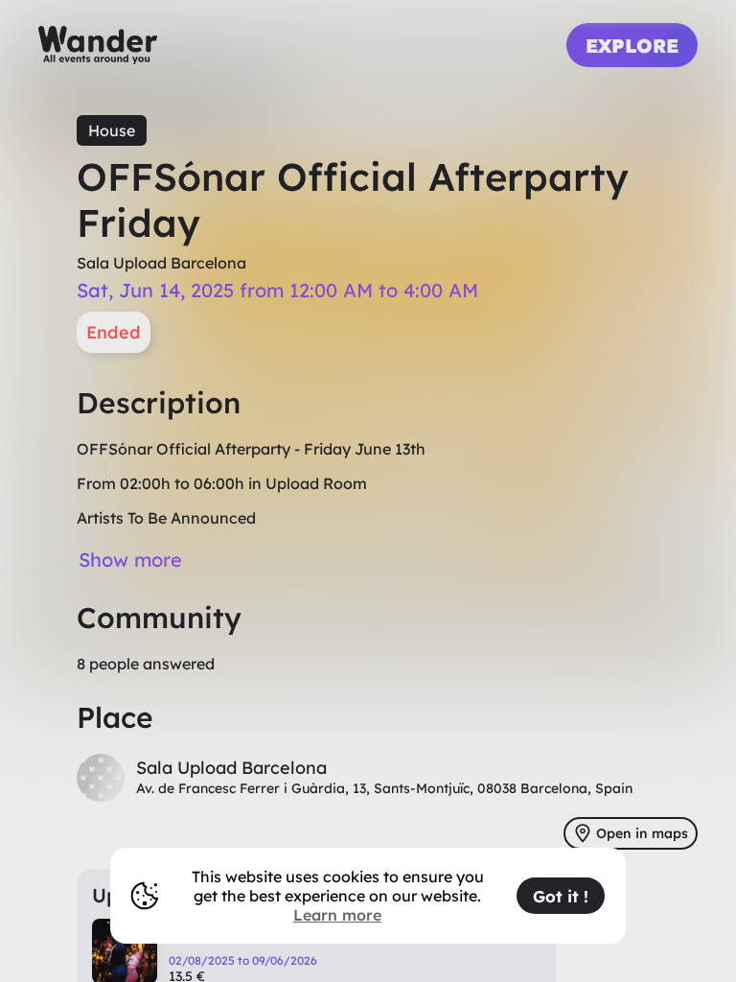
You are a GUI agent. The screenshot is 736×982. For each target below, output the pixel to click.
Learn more (337, 914)
